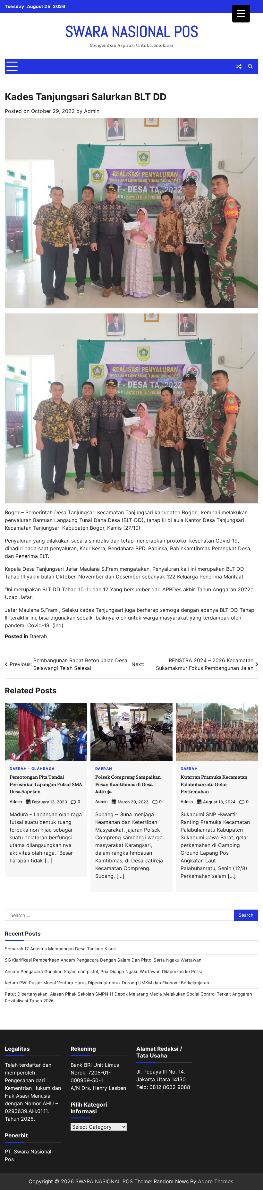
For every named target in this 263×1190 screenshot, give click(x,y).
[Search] (250, 66)
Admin (91, 111)
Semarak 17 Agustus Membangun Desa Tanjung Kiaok (60, 948)
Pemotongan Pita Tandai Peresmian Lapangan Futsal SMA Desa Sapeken (46, 784)
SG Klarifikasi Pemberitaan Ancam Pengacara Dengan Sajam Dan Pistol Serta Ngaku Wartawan (103, 960)
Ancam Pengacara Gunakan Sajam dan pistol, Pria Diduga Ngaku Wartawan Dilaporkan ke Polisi (103, 971)
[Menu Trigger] (241, 13)
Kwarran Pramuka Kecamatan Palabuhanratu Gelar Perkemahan (214, 784)
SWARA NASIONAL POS (131, 31)
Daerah (38, 636)
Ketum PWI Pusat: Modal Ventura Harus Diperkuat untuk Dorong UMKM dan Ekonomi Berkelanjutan (107, 982)
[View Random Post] (239, 66)
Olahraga (43, 769)
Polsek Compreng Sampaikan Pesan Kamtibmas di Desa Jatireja (128, 784)
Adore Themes (215, 1181)
